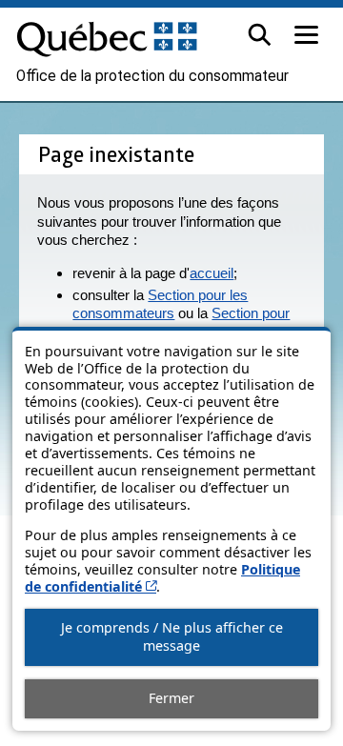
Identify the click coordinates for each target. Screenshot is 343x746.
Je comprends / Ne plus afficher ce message (172, 636)
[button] (259, 35)
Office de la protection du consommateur (152, 76)
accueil (211, 273)
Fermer (171, 698)
